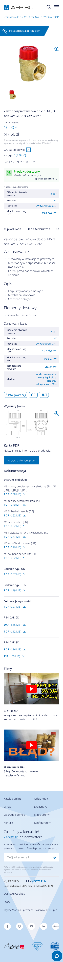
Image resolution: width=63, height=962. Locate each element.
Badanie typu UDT (15, 569)
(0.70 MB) (13, 505)
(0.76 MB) (13, 547)
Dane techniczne (38, 229)
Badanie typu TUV (15, 585)
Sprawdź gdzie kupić (44, 179)
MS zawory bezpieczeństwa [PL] (22, 500)
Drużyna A (40, 806)
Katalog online (13, 798)
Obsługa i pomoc (14, 814)
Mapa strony (42, 814)
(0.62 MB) (13, 515)
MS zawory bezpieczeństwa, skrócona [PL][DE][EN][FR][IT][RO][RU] (30, 488)
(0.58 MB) (13, 494)
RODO (7, 901)
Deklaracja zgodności (17, 601)
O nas (7, 806)
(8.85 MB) (13, 625)
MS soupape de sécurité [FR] (20, 553)
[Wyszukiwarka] (48, 7)
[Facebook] (7, 926)
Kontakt (8, 823)
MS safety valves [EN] (16, 522)
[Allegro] (55, 926)
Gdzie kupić (41, 798)
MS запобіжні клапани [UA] (20, 543)
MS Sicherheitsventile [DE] (19, 511)
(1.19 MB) (13, 590)
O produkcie (12, 229)
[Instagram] (19, 926)
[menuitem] (31, 64)
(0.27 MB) (13, 606)
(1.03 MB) (12, 656)
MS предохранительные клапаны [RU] (26, 532)
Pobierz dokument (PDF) (21, 460)
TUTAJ (6, 867)
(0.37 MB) (13, 574)
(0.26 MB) (13, 649)
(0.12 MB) (13, 631)
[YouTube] (31, 926)
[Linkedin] (43, 926)
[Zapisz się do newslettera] (54, 857)
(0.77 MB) (13, 537)
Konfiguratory (42, 823)
